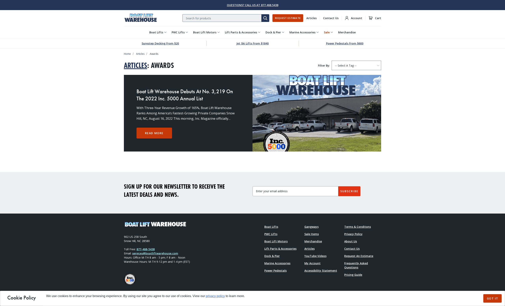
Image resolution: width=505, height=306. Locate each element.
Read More (154, 133)
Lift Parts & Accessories (241, 32)
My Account (312, 263)
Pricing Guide (353, 275)
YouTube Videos (315, 256)
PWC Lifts (178, 32)
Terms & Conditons (357, 227)
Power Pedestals (275, 270)
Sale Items (311, 234)
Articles (311, 18)
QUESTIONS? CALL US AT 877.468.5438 (252, 5)
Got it (492, 298)
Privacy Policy (353, 234)
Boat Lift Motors (204, 32)
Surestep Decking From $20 (160, 43)
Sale (327, 32)
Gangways (311, 227)
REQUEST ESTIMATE (288, 18)
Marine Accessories (302, 32)
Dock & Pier (273, 32)
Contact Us (331, 18)
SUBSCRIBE (349, 191)
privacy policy (215, 296)
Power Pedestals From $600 (344, 43)
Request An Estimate (358, 256)
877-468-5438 (146, 249)
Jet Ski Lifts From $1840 (252, 43)
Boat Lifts (156, 32)
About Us (350, 241)
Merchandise (347, 32)
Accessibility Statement (320, 270)
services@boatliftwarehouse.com (155, 253)
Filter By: (324, 65)
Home (127, 54)
